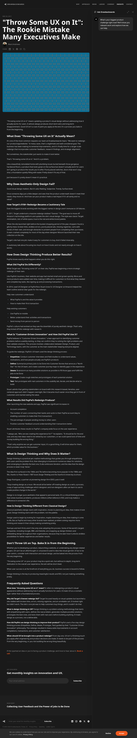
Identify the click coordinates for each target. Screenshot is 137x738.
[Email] (21, 49)
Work (94, 4)
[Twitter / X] (84, 721)
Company (110, 4)
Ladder (102, 4)
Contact (129, 4)
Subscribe (77, 681)
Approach (86, 4)
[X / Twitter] (13, 49)
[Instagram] (76, 721)
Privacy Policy (33, 727)
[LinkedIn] (10, 49)
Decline (108, 733)
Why (77, 4)
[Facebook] (17, 49)
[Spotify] (88, 721)
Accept (121, 733)
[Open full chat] (128, 12)
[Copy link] (24, 49)
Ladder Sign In (50, 727)
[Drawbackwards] (4, 721)
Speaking (41, 727)
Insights (120, 4)
